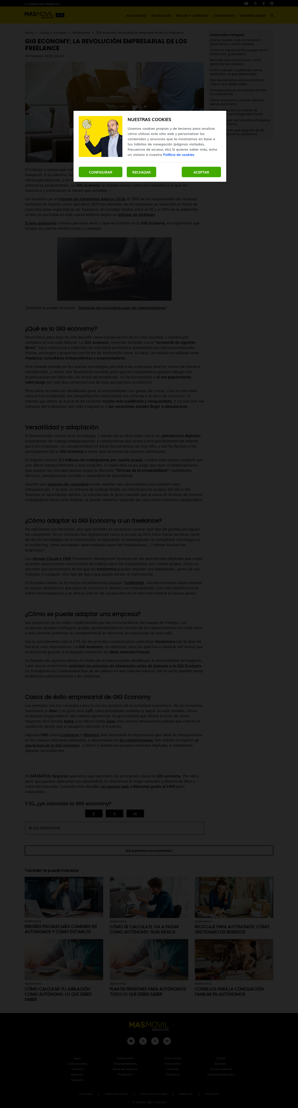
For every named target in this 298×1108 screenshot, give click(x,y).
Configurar (100, 172)
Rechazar (141, 172)
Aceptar (201, 172)
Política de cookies (178, 154)
